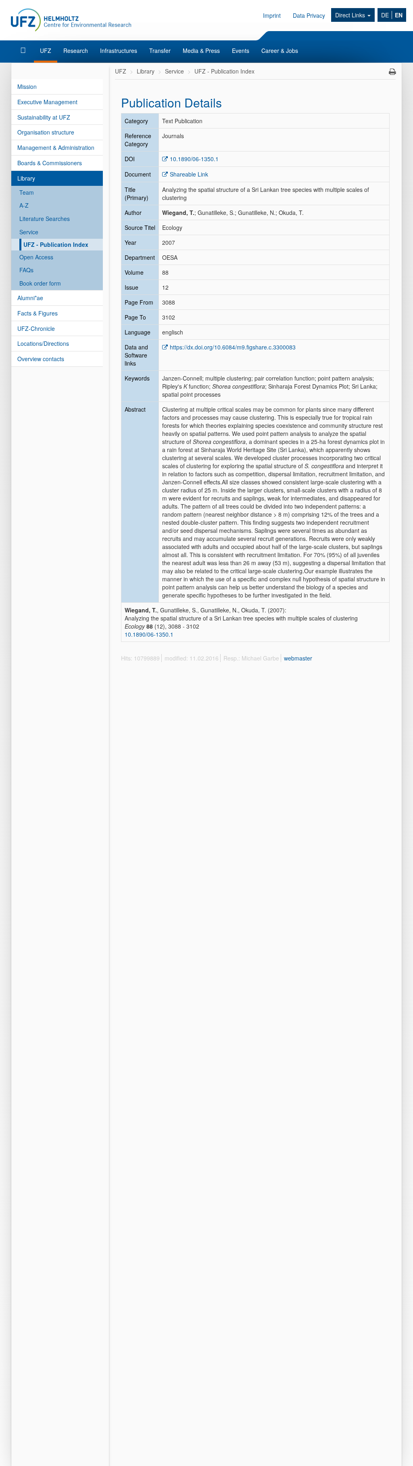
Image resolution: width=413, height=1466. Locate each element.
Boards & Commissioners (49, 163)
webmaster (298, 658)
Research (75, 50)
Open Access (36, 257)
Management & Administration (55, 147)
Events (240, 50)
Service (28, 232)
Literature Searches (44, 219)
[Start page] (24, 50)
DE (385, 15)
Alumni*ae (30, 298)
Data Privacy (309, 15)
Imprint (272, 15)
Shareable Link (189, 174)
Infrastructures (118, 50)
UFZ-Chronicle (36, 328)
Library (26, 178)
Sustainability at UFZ (43, 117)
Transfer (160, 50)
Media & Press (201, 50)
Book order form (40, 283)
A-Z (24, 205)
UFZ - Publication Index (55, 244)
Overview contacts (40, 359)
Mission (27, 86)
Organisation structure (45, 132)
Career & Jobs (279, 50)
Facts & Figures (37, 313)
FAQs (26, 270)
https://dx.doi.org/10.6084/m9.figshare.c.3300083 (233, 347)
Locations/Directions (43, 343)
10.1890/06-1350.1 (194, 159)
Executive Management (47, 102)
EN (399, 15)
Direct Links (351, 15)
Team (26, 192)
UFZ (45, 50)
